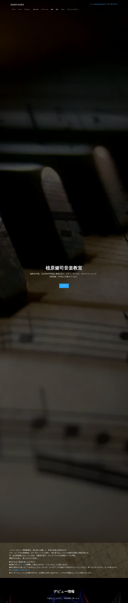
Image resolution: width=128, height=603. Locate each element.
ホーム (13, 9)
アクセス (26, 9)
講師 (52, 9)
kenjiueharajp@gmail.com (100, 4)
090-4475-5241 (113, 4)
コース (20, 9)
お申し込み (36, 9)
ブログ (62, 9)
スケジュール (44, 9)
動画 (57, 9)
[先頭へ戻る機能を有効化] (124, 599)
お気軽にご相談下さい (21, 570)
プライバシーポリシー (72, 9)
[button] (29, 9)
